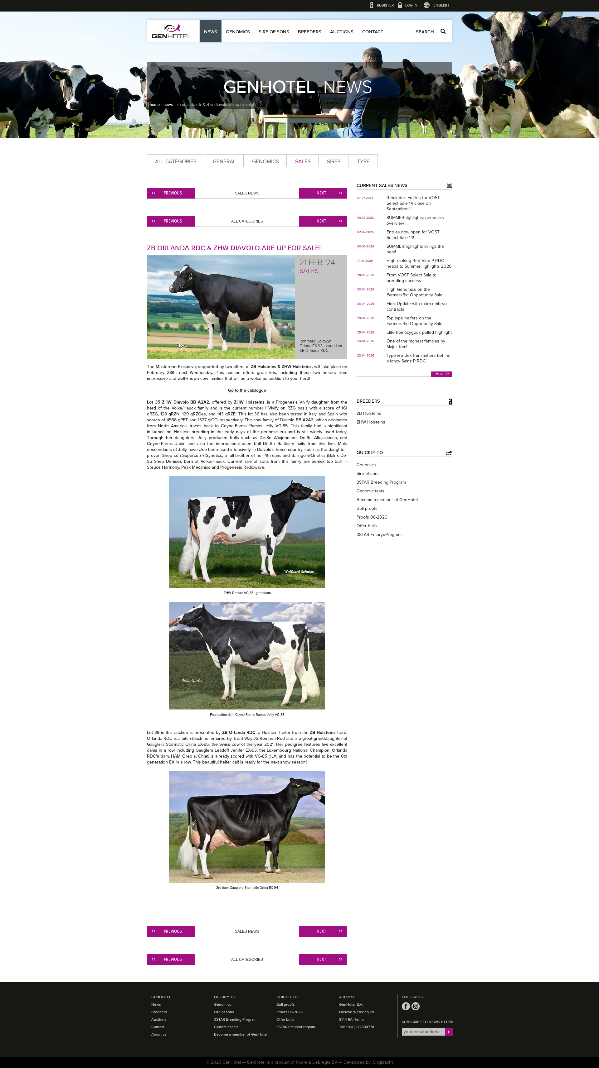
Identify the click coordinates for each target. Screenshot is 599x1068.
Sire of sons (274, 32)
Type (363, 161)
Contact (372, 32)
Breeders (309, 32)
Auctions (341, 32)
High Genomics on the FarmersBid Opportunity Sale (414, 292)
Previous (173, 193)
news (168, 104)
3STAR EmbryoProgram (379, 534)
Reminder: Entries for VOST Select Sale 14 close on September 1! (413, 203)
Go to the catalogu (246, 390)
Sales (303, 161)
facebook (406, 1006)
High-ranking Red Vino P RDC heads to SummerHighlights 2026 (419, 263)
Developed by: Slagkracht (368, 1062)
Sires (334, 161)
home (155, 104)
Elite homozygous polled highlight (419, 332)
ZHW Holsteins (371, 422)
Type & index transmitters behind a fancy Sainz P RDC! (418, 358)
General (224, 161)
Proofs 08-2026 (372, 517)
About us (159, 1034)
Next (321, 193)
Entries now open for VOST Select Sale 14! (413, 234)
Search (443, 31)
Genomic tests (370, 491)
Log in (411, 5)
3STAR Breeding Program (381, 482)
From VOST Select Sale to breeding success (411, 277)
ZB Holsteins (369, 413)
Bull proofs (367, 508)
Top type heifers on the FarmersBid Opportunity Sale (414, 320)
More (440, 374)
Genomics (238, 32)
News (210, 32)
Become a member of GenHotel (387, 499)
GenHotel (172, 31)
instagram (416, 1006)
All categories (176, 161)
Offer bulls (367, 526)
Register (385, 5)
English (441, 5)
